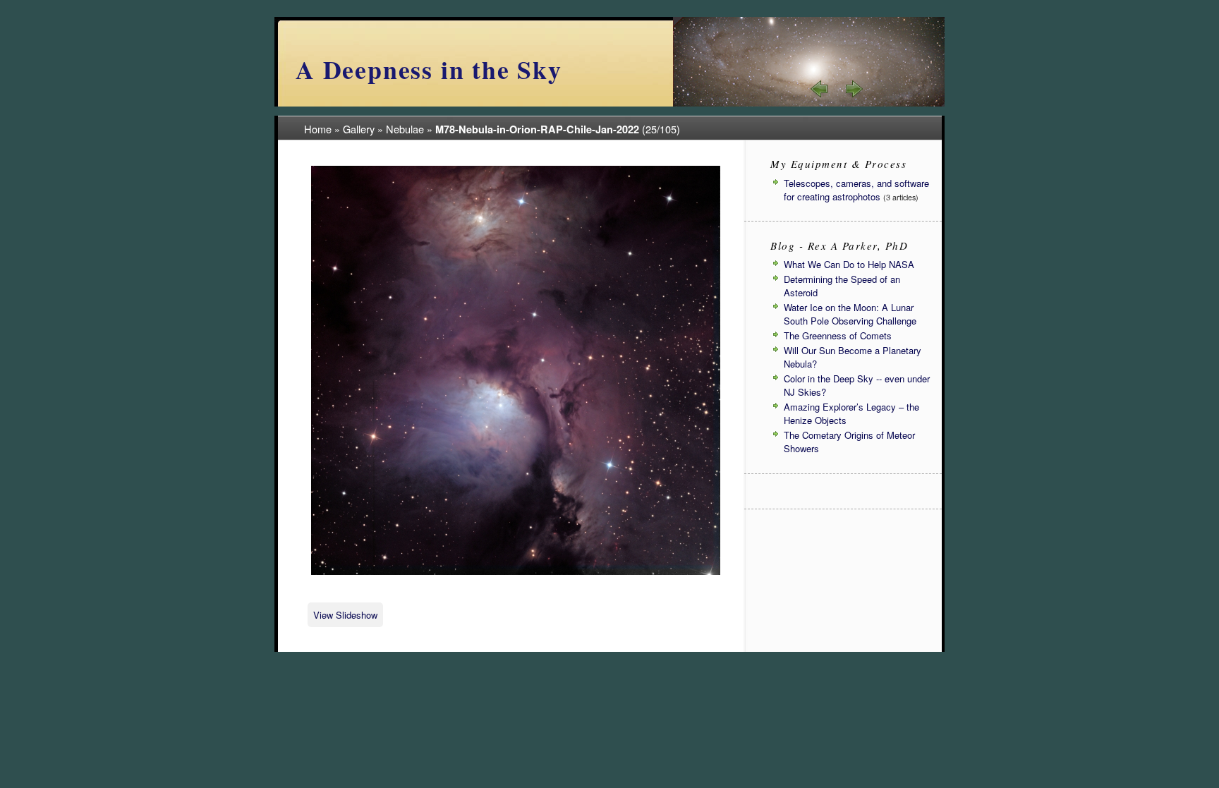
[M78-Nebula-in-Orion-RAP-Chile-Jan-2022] (515, 572)
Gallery (359, 128)
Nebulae (405, 128)
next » (853, 89)
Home (318, 128)
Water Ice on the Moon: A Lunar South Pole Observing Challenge (850, 314)
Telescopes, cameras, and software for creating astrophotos (856, 189)
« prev (819, 89)
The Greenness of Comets (838, 335)
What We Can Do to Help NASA (849, 264)
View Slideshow (345, 615)
